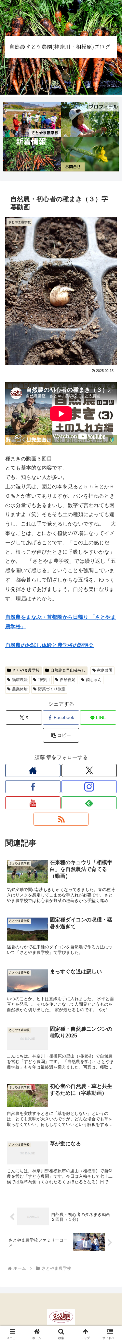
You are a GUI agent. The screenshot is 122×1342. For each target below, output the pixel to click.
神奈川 (44, 679)
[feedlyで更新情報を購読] (89, 802)
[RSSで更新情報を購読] (61, 819)
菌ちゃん (94, 679)
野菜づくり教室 (51, 689)
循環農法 (20, 679)
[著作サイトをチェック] (33, 770)
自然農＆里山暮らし (68, 670)
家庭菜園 (105, 670)
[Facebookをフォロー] (33, 786)
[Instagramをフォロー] (89, 786)
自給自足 (67, 679)
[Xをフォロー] (89, 770)
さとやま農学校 (26, 670)
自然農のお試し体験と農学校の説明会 (49, 645)
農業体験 (20, 689)
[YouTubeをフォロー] (33, 802)
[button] (61, 735)
